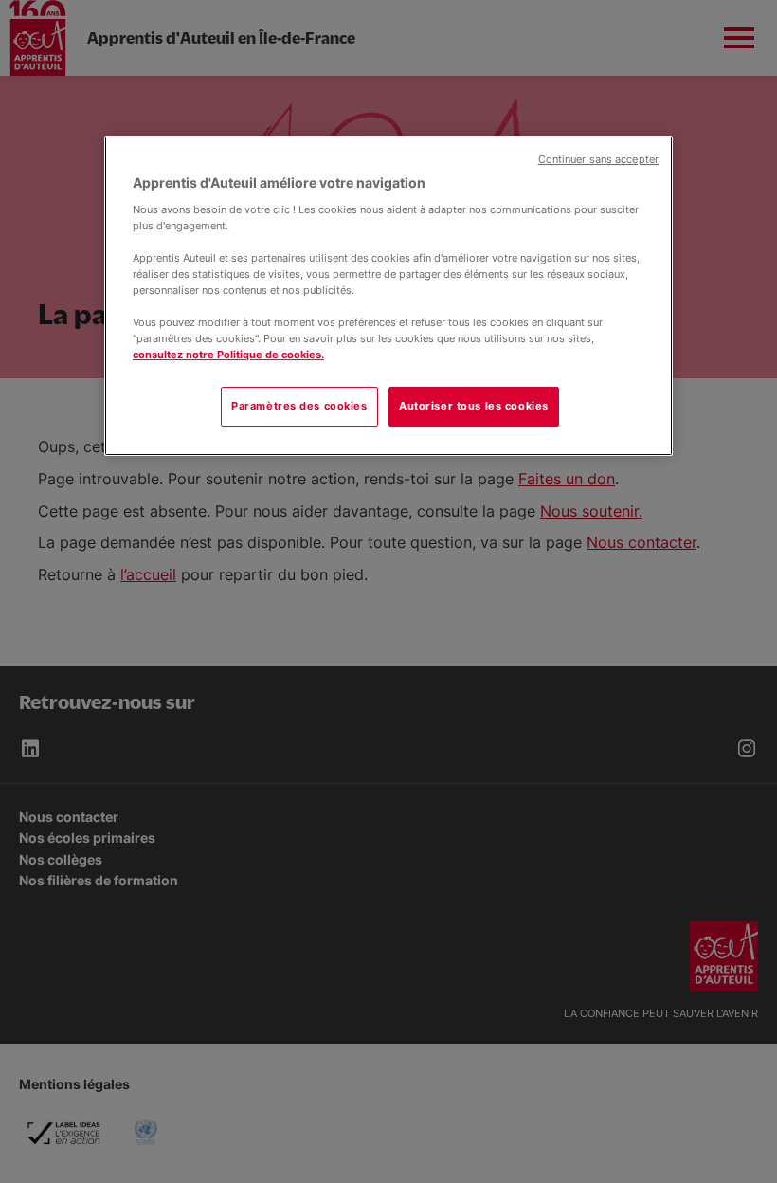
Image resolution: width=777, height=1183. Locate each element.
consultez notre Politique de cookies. (228, 354)
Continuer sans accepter (598, 160)
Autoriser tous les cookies (474, 405)
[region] (388, 296)
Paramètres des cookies (299, 405)
